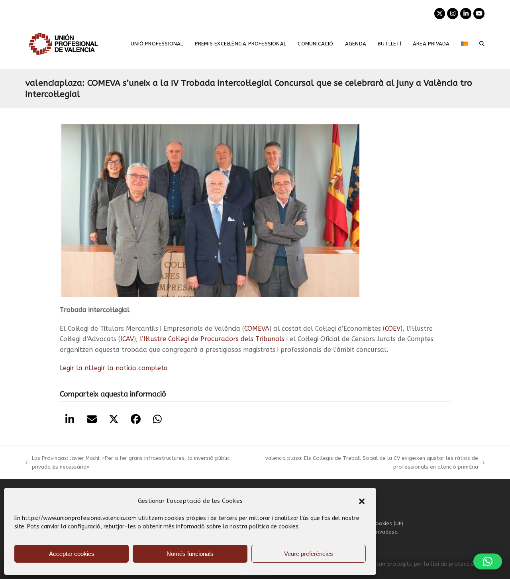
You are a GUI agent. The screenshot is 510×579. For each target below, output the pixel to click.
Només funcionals (190, 553)
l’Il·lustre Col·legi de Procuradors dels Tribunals (212, 339)
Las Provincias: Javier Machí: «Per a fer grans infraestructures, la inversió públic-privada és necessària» (129, 463)
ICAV (127, 339)
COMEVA (256, 328)
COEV (392, 328)
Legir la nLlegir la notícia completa (114, 368)
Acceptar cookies (71, 553)
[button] (362, 501)
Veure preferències (308, 553)
